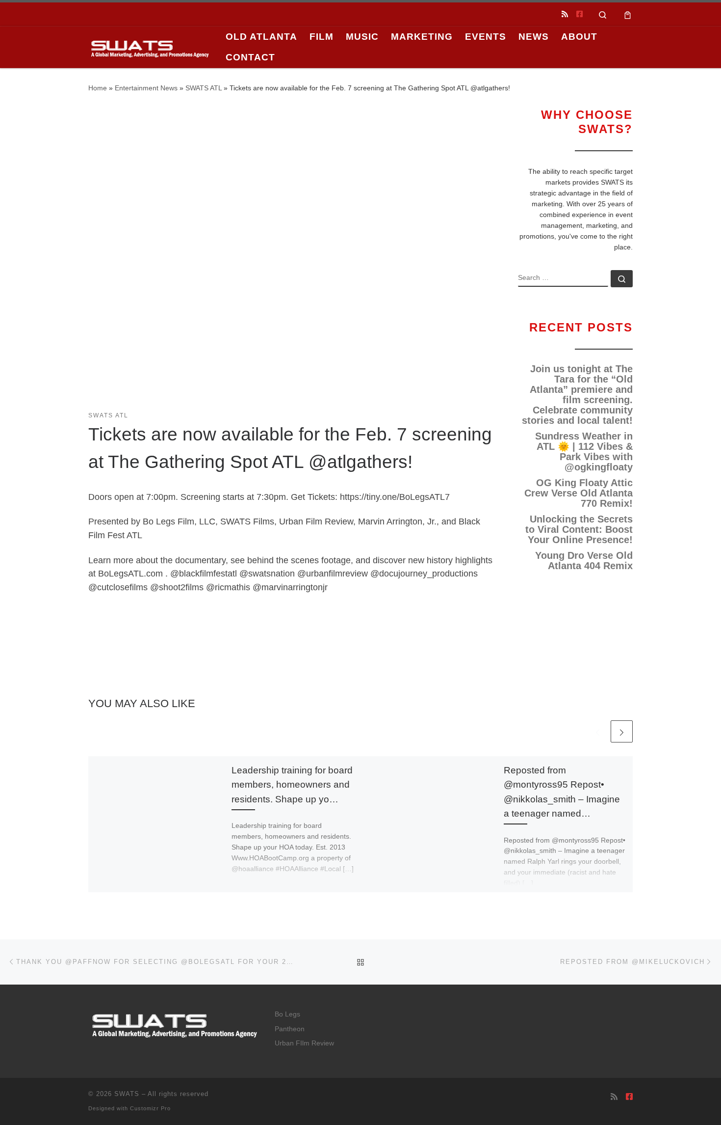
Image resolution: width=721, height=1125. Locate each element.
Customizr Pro (150, 1108)
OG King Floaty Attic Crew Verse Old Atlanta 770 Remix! (578, 493)
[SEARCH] (563, 278)
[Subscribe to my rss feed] (565, 14)
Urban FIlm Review (304, 1043)
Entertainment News (146, 88)
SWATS (126, 1094)
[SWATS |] (149, 47)
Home (97, 88)
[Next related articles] (622, 731)
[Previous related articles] (598, 731)
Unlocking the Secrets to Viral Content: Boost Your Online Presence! (579, 529)
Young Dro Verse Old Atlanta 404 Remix (584, 560)
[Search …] (622, 278)
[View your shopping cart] (627, 14)
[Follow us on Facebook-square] (579, 14)
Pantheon (290, 1029)
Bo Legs (287, 1014)
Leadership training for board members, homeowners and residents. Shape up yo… (292, 784)
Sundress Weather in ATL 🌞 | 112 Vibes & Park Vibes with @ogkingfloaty (584, 451)
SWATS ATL (203, 88)
